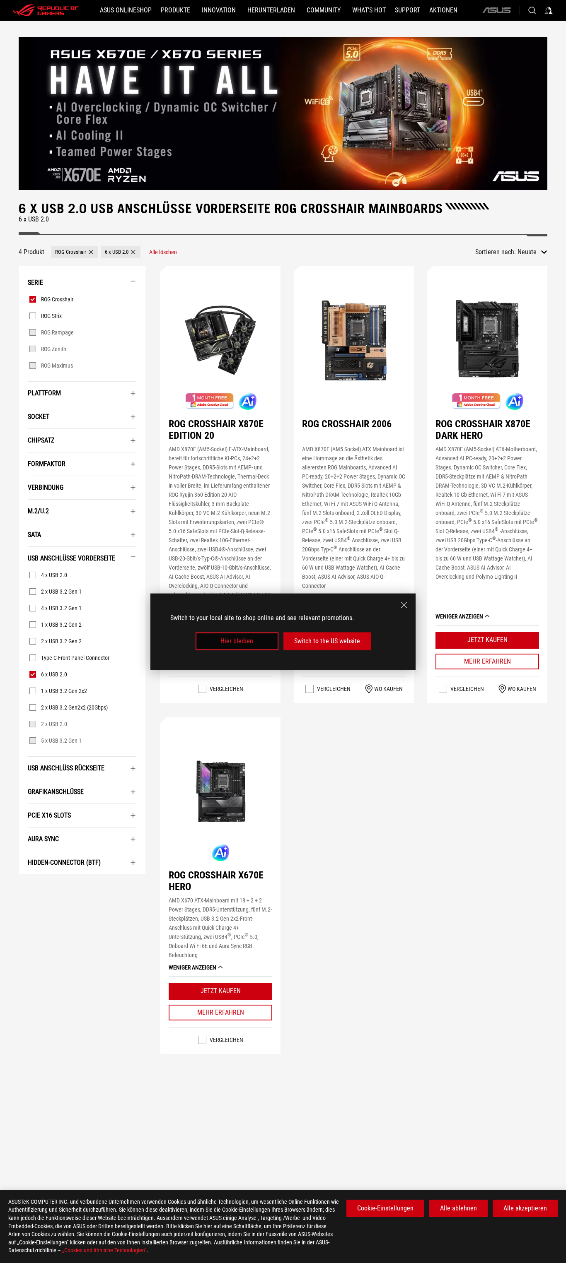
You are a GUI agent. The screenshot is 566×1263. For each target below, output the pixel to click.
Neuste (527, 252)
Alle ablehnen (458, 1208)
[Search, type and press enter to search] (532, 10)
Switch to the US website (327, 641)
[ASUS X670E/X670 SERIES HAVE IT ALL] (283, 113)
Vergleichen (226, 689)
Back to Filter (27, 886)
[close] (404, 605)
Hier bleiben (236, 641)
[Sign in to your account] (549, 10)
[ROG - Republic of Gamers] (45, 10)
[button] (74, 252)
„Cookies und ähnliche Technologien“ (104, 1250)
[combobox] (532, 252)
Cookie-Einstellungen (385, 1208)
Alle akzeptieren (525, 1208)
